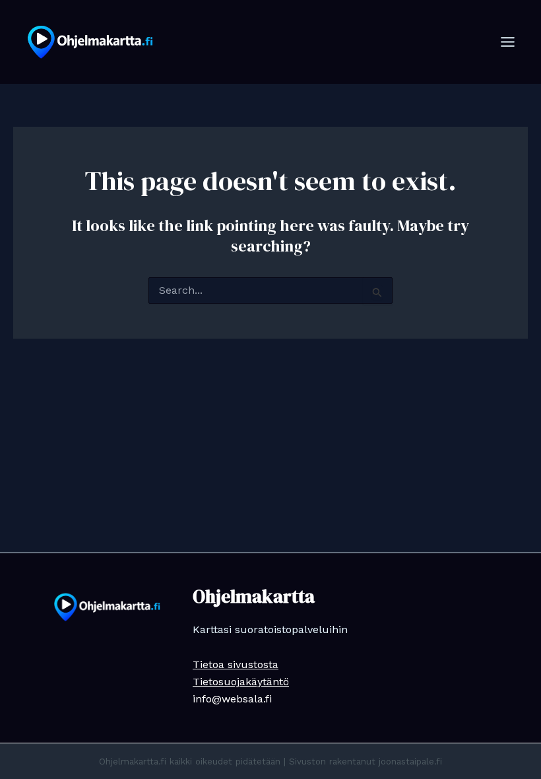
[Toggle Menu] (507, 41)
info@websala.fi (232, 699)
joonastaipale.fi (410, 761)
